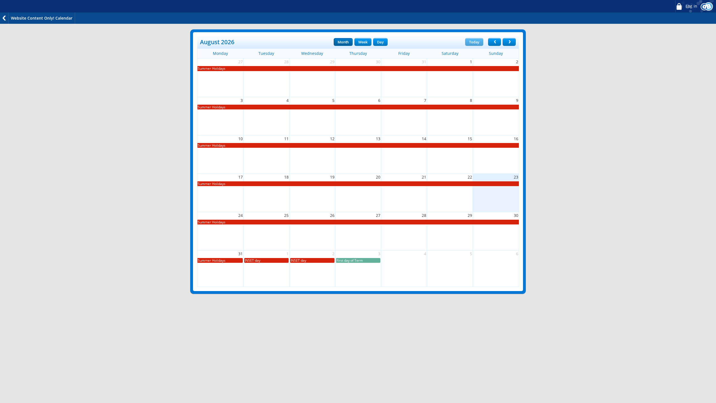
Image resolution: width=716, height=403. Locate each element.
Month (343, 41)
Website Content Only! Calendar (41, 18)
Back (4, 18)
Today (474, 41)
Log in (691, 6)
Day (380, 41)
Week (362, 41)
